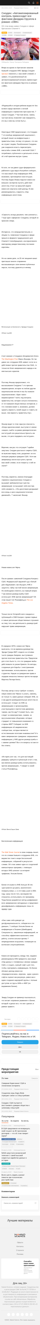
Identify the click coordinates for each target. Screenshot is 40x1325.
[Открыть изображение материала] (20, 49)
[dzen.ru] (22, 1314)
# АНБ (10, 32)
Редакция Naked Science (21, 8)
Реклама (20, 1254)
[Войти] (37, 3)
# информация (27, 32)
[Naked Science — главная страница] (10, 2)
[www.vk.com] (13, 1314)
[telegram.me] (27, 1314)
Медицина (5, 1183)
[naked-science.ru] (31, 1314)
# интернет (17, 32)
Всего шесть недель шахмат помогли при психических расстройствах (13, 1177)
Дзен (20, 1047)
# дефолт (21, 1141)
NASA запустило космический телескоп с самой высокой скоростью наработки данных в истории (14, 1156)
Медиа (4, 32)
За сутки (5, 1121)
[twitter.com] (8, 1314)
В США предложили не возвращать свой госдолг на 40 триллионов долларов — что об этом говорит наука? (16, 1132)
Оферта (20, 1242)
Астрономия (6, 1163)
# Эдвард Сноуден (19, 35)
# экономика (19, 1144)
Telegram (20, 1042)
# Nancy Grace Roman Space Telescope (13, 1166)
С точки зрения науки (8, 1139)
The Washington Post (10, 359)
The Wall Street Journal (10, 852)
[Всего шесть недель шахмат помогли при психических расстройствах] (35, 1177)
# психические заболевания (10, 1185)
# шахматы (24, 1185)
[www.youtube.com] (17, 1314)
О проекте (20, 1250)
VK (20, 1052)
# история (5, 1144)
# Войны (19, 1139)
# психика (13, 1183)
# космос (11, 1168)
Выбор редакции (7, 1147)
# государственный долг (9, 1141)
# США (10, 35)
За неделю (14, 1121)
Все (36, 1069)
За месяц (25, 1121)
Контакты (20, 1246)
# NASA (4, 1168)
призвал (5, 74)
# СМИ (4, 35)
